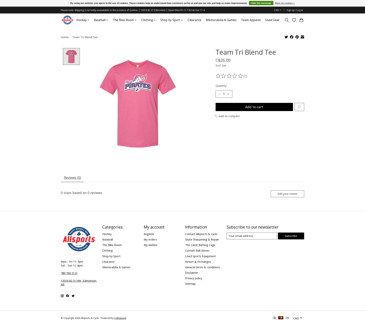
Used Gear (272, 20)
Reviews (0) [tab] (72, 177)
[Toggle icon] (287, 20)
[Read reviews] (229, 75)
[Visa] (287, 318)
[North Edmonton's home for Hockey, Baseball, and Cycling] (67, 20)
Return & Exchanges (198, 261)
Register (149, 234)
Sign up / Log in (295, 10)
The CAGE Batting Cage (200, 245)
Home (65, 37)
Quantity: (221, 86)
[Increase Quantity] (228, 93)
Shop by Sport (111, 256)
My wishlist (150, 245)
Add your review (287, 194)
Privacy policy (193, 278)
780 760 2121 (69, 273)
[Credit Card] (274, 318)
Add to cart (254, 107)
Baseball (107, 239)
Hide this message (261, 3)
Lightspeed (120, 318)
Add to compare (229, 116)
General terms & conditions (202, 267)
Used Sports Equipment (200, 256)
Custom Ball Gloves (197, 250)
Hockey (107, 234)
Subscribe (291, 236)
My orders (150, 239)
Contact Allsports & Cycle (201, 234)
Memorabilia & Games (221, 20)
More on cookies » (285, 3)
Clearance (194, 20)
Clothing (107, 250)
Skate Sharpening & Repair (202, 239)
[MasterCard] (280, 318)
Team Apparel (251, 20)
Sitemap (190, 284)
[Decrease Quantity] (219, 93)
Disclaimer (191, 273)
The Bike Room (112, 245)
